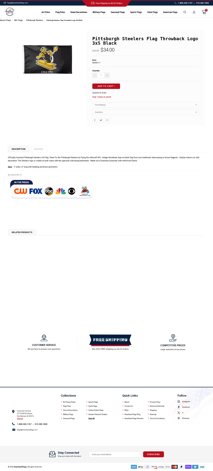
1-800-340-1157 (185, 3)
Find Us (20, 419)
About (126, 402)
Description (18, 149)
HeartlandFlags (20, 467)
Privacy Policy (155, 402)
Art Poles (46, 12)
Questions (99, 112)
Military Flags (99, 12)
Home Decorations (79, 12)
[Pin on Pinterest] (107, 120)
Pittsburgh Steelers (34, 20)
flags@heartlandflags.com (17, 3)
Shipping (153, 410)
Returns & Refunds (157, 406)
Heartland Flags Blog (132, 414)
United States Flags (95, 410)
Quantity (96, 71)
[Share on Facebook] (94, 120)
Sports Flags (136, 12)
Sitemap (153, 414)
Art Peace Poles (69, 402)
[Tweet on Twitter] (100, 120)
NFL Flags (18, 20)
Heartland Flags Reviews (133, 418)
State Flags (152, 12)
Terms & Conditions (157, 418)
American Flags (170, 12)
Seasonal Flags (118, 12)
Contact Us (128, 406)
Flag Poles (60, 12)
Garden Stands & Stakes (97, 414)
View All (91, 418)
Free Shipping (100, 105)
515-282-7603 (202, 3)
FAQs (126, 410)
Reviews (38, 149)
